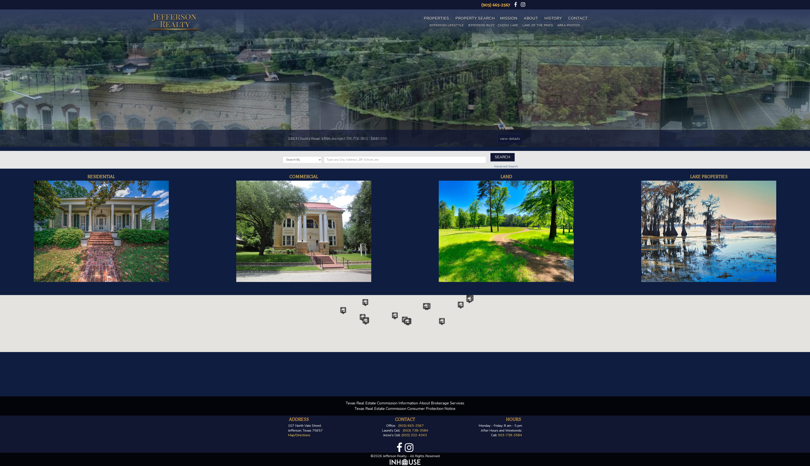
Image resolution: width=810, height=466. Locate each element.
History (553, 18)
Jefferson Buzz (481, 25)
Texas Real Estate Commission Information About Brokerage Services (405, 403)
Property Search (475, 18)
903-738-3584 (510, 435)
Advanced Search (506, 166)
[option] (405, 78)
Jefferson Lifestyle (446, 25)
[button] (395, 316)
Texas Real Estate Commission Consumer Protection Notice (405, 408)
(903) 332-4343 (414, 435)
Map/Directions (299, 435)
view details (510, 138)
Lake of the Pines (537, 25)
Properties (436, 18)
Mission (508, 18)
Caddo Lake (508, 25)
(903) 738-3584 (415, 430)
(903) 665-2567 (495, 4)
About (531, 18)
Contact (578, 18)
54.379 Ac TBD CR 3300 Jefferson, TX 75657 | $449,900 (338, 138)
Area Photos (568, 25)
